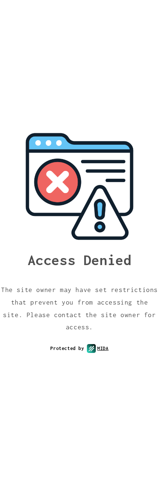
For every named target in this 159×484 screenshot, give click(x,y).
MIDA (102, 348)
